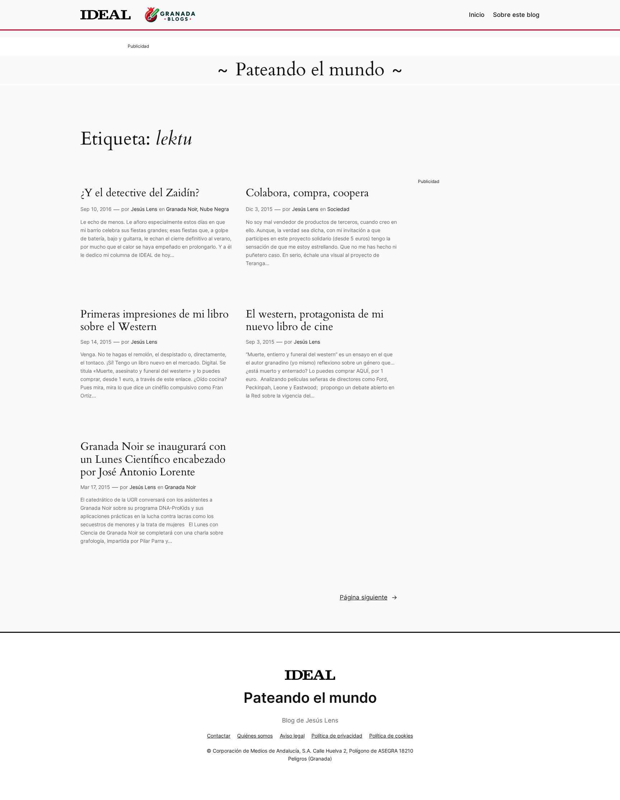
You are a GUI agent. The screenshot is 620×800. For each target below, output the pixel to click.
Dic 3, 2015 (259, 209)
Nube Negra (214, 209)
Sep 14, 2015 (96, 342)
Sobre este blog (516, 14)
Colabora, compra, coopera (307, 193)
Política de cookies (391, 736)
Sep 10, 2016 (96, 209)
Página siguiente (368, 597)
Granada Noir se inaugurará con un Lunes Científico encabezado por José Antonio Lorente (153, 460)
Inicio (476, 14)
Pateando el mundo (310, 69)
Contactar (218, 736)
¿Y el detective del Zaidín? (139, 193)
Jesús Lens (144, 209)
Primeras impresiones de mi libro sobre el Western (154, 321)
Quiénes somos (255, 736)
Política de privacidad (336, 736)
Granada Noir (181, 209)
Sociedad (338, 209)
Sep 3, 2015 (260, 342)
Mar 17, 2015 (95, 487)
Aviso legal (292, 736)
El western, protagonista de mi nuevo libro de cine (315, 321)
